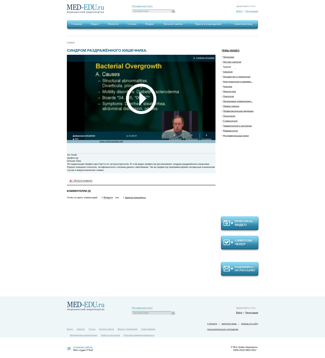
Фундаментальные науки (236, 135)
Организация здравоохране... (238, 101)
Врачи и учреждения (127, 329)
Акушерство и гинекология (236, 76)
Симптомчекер (148, 329)
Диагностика (229, 91)
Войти (239, 11)
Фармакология (230, 131)
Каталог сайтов (106, 329)
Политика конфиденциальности (139, 335)
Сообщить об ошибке (205, 58)
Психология (229, 116)
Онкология (228, 96)
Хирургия (228, 72)
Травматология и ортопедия (237, 126)
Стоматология (230, 121)
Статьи (92, 329)
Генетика (227, 86)
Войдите (108, 197)
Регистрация (251, 11)
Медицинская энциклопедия (83, 335)
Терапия (227, 67)
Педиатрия (228, 57)
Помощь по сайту (249, 324)
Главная (71, 42)
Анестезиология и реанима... (238, 81)
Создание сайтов (82, 347)
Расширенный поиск (142, 6)
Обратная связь (229, 324)
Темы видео (231, 50)
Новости (81, 329)
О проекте (212, 324)
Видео (70, 329)
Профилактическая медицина (238, 111)
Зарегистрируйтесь (135, 197)
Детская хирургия (232, 62)
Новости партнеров (110, 335)
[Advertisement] (241, 178)
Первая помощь (231, 106)
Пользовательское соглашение (222, 329)
